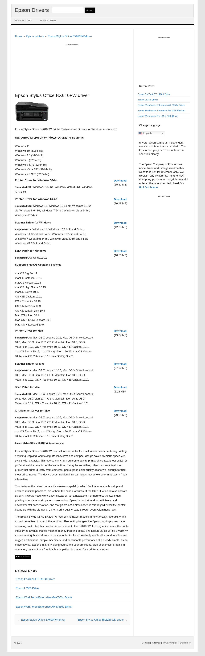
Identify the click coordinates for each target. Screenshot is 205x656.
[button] (120, 180)
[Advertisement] (72, 69)
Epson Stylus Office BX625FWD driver (102, 619)
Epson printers (23, 20)
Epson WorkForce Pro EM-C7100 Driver (158, 116)
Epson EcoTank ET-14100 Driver (35, 579)
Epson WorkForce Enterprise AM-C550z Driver (44, 597)
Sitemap (156, 642)
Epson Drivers (32, 10)
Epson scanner (48, 20)
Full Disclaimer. (149, 187)
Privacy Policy (170, 642)
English (147, 133)
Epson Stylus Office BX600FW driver (41, 619)
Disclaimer (185, 642)
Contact (146, 642)
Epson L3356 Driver (28, 588)
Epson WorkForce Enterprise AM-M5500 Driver (44, 606)
